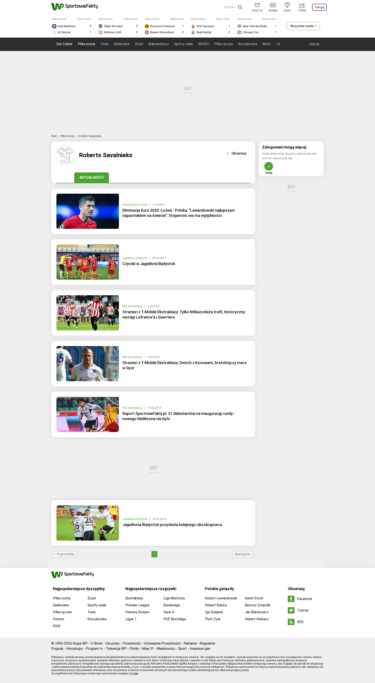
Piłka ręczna (223, 44)
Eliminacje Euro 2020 (135, 204)
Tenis (104, 44)
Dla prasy (112, 643)
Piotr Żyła (212, 619)
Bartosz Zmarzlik (257, 605)
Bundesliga (171, 605)
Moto (266, 44)
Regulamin (207, 643)
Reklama (190, 643)
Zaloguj (319, 7)
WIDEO (203, 44)
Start (54, 136)
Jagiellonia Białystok (135, 258)
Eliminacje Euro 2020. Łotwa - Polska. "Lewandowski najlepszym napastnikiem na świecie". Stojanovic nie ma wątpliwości (178, 213)
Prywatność (132, 643)
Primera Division (137, 612)
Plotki (134, 649)
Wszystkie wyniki (302, 26)
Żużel (139, 44)
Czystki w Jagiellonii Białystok (148, 263)
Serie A (168, 612)
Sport (182, 649)
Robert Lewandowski (221, 598)
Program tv (94, 649)
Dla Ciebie (64, 44)
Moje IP (148, 649)
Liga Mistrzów (174, 598)
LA (278, 44)
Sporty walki (183, 44)
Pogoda (57, 649)
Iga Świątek (214, 612)
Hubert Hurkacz (257, 619)
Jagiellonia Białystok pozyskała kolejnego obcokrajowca (172, 524)
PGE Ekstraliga (174, 619)
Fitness (58, 619)
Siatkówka (122, 44)
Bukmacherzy (158, 44)
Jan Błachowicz (257, 612)
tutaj (135, 673)
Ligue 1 (131, 619)
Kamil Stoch (254, 598)
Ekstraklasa (134, 598)
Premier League (137, 605)
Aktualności (91, 177)
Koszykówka (247, 44)
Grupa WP (80, 643)
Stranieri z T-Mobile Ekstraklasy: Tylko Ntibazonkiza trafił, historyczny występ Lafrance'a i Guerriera (183, 314)
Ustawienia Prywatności (162, 643)
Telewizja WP (116, 649)
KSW (56, 626)
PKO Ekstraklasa (132, 306)
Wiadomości (166, 649)
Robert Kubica (216, 605)
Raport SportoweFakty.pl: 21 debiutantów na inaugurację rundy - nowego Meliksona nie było (178, 416)
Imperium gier (200, 649)
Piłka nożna (86, 44)
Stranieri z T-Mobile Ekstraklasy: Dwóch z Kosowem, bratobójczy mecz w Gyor (184, 365)
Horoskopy (74, 649)
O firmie (96, 643)
